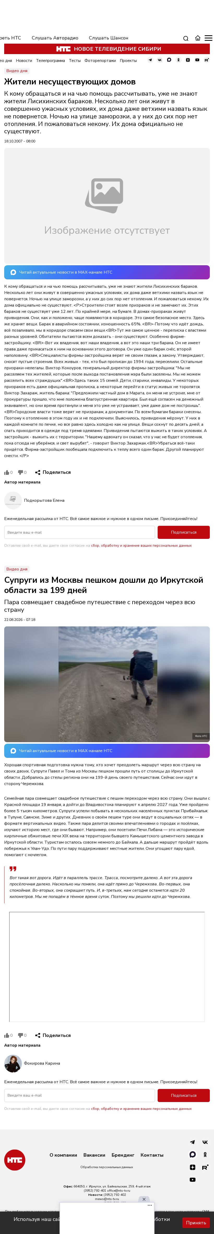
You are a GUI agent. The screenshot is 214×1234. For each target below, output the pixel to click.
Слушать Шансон (108, 38)
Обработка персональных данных (106, 1167)
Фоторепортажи (100, 60)
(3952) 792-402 (115, 1195)
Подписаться (184, 532)
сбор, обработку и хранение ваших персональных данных (141, 545)
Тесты (75, 60)
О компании (63, 1155)
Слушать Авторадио (55, 38)
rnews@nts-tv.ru (107, 1199)
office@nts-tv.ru (118, 1191)
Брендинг (123, 1155)
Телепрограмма (50, 60)
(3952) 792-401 (95, 1191)
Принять (196, 1223)
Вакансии (94, 1155)
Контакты (152, 1155)
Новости (24, 60)
